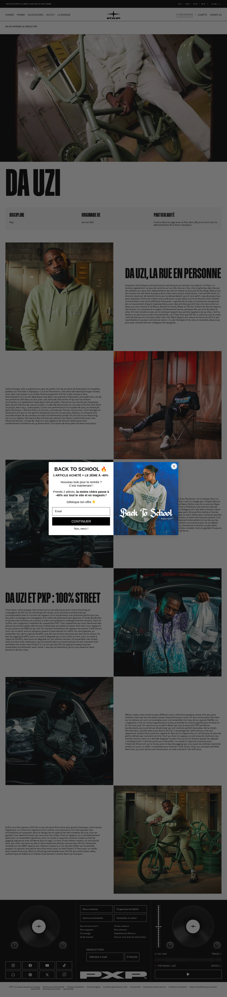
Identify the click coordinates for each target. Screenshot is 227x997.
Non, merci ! (81, 528)
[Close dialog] (174, 466)
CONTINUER (81, 521)
